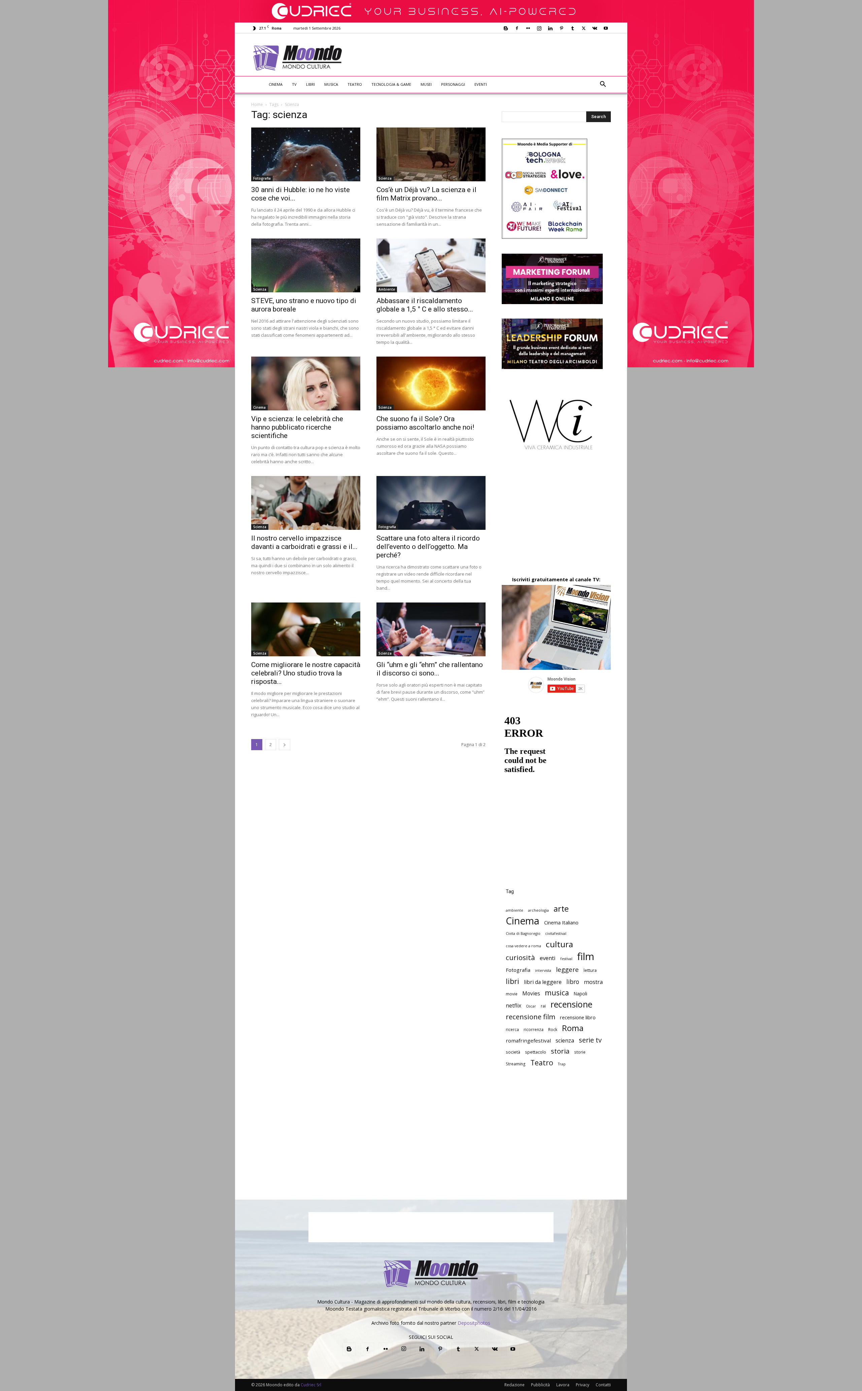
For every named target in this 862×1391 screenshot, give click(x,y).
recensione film (530, 1016)
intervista (543, 970)
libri (512, 981)
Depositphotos (474, 1323)
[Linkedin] (550, 28)
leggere (567, 969)
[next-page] (284, 744)
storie (580, 1052)
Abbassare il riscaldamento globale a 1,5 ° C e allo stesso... (424, 305)
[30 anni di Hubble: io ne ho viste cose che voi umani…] (305, 154)
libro (572, 981)
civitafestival (555, 933)
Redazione (514, 1385)
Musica (331, 84)
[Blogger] (506, 28)
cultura (559, 944)
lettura (590, 970)
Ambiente (386, 289)
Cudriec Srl (310, 1385)
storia (560, 1051)
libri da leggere (543, 982)
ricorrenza (533, 1029)
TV (294, 84)
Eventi (480, 84)
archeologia (538, 910)
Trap (562, 1064)
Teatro (354, 84)
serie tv (590, 1040)
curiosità (520, 957)
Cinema (276, 84)
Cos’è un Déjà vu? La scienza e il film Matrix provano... (426, 194)
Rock (552, 1029)
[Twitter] (583, 28)
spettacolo (535, 1052)
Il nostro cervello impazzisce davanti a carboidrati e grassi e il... (304, 542)
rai (543, 1006)
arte (561, 908)
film (585, 956)
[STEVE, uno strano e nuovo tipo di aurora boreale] (305, 265)
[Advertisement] (486, 58)
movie (512, 993)
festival (566, 958)
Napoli (580, 993)
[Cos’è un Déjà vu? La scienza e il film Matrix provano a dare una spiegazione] (431, 154)
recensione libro (578, 1017)
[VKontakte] (595, 28)
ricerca (512, 1029)
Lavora (562, 1385)
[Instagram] (539, 28)
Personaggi (453, 84)
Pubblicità (540, 1385)
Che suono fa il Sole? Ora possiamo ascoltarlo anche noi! (425, 423)
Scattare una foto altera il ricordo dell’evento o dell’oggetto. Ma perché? (428, 546)
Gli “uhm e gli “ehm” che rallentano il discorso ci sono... (429, 669)
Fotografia (262, 178)
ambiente (514, 910)
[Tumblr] (572, 28)
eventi (548, 957)
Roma (573, 1027)
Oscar (531, 1006)
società (513, 1052)
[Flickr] (528, 28)
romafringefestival (528, 1040)
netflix (513, 1005)
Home (257, 104)
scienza (565, 1040)
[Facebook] (517, 28)
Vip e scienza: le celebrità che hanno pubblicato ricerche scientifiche (297, 427)
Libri (310, 84)
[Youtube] (606, 28)
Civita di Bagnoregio (523, 933)
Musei (426, 84)
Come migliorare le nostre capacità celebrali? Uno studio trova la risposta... (305, 673)
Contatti (603, 1385)
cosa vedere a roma (523, 946)
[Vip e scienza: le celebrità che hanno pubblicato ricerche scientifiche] (305, 383)
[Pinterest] (561, 28)
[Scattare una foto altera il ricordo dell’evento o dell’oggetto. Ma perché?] (431, 503)
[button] (603, 85)
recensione (571, 1004)
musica (557, 992)
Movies (531, 993)
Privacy (582, 1385)
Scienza (385, 178)
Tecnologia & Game (391, 84)
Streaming (516, 1063)
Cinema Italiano (561, 922)
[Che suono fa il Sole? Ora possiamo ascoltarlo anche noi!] (431, 383)
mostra (593, 982)
